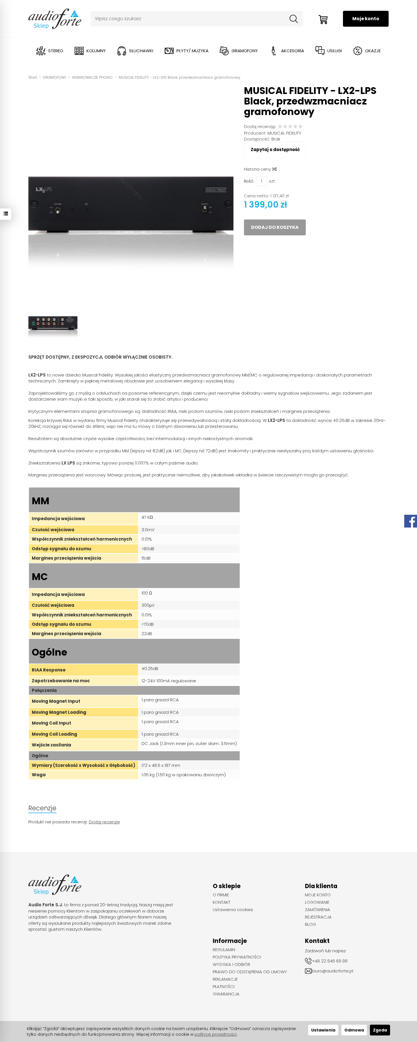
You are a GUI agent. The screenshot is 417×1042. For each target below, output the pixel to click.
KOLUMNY (96, 51)
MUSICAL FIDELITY (284, 133)
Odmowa (354, 1030)
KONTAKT (221, 902)
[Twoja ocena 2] (285, 127)
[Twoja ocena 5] (300, 127)
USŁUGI (334, 51)
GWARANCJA (226, 994)
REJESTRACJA (318, 917)
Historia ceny (258, 169)
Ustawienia (323, 1030)
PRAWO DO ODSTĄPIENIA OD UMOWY (250, 971)
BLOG (310, 924)
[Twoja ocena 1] (280, 127)
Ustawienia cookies (233, 909)
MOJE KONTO (318, 894)
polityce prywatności (216, 1034)
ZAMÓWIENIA (317, 909)
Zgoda (380, 1030)
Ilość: (249, 181)
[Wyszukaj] (294, 19)
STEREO (55, 51)
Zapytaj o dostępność (275, 149)
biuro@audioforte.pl (332, 971)
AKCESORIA (292, 51)
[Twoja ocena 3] (290, 127)
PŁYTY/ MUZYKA (192, 51)
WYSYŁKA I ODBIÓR (231, 964)
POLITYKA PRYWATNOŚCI (237, 957)
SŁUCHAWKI (141, 51)
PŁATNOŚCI (224, 986)
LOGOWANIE (317, 902)
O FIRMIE (221, 894)
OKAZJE (373, 51)
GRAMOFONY (244, 51)
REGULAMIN (224, 949)
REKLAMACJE (225, 979)
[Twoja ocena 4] (295, 127)
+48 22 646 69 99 (330, 961)
